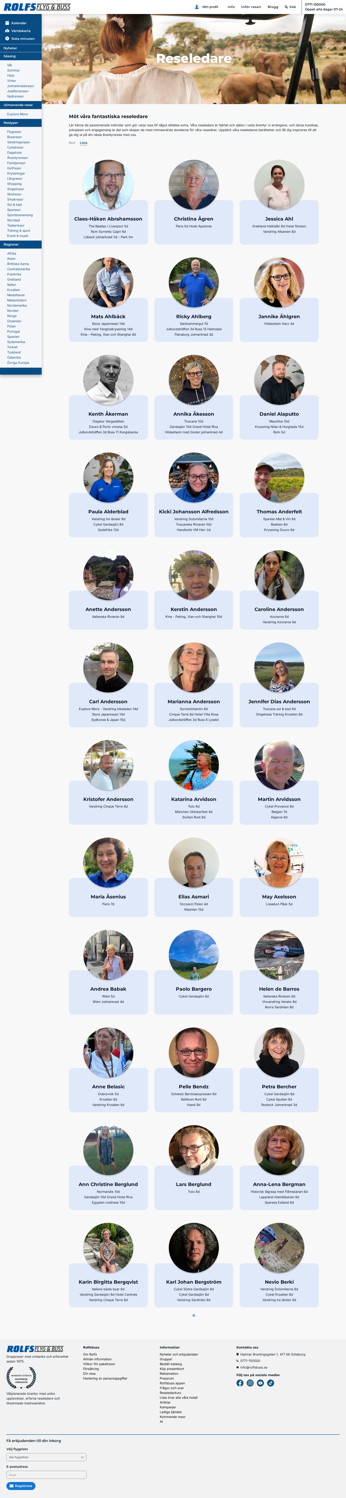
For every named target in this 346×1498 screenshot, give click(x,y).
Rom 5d (279, 432)
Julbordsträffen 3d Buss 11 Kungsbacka (108, 432)
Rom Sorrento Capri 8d (108, 232)
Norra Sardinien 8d (279, 1007)
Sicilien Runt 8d (193, 817)
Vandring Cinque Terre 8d (108, 806)
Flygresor (14, 132)
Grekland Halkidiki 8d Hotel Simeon (279, 226)
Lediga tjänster (171, 1412)
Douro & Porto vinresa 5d (108, 427)
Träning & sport (18, 231)
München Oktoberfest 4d (193, 812)
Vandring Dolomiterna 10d (193, 519)
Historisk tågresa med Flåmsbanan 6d (279, 1192)
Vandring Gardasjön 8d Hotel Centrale (108, 1294)
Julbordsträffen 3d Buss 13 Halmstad (194, 329)
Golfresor (14, 168)
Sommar (13, 70)
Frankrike (14, 274)
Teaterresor (15, 225)
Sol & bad (14, 205)
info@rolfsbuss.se (253, 1367)
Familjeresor (16, 163)
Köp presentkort (172, 1369)
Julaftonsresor (18, 91)
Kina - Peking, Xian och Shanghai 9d (108, 334)
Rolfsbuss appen (172, 1383)
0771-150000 (250, 1361)
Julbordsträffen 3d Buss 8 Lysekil (194, 720)
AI (161, 1422)
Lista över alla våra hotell (179, 1398)
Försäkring (91, 1369)
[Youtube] (260, 1383)
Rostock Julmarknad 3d (279, 1105)
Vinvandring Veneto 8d (279, 1002)
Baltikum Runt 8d (193, 1099)
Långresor (14, 179)
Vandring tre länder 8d (108, 519)
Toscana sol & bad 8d (279, 709)
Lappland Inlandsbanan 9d (279, 1197)
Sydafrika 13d (108, 530)
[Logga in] (197, 7)
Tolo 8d (194, 806)
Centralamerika (18, 269)
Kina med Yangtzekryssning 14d (108, 329)
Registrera (23, 1486)
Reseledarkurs (170, 1393)
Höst (10, 75)
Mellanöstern (16, 300)
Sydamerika (16, 342)
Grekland (14, 279)
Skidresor (14, 194)
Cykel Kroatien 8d (279, 1294)
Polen (11, 326)
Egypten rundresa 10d (108, 1202)
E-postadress (17, 1467)
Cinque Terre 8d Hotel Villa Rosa (193, 714)
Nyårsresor (15, 96)
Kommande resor (173, 1417)
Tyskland (14, 352)
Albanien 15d (193, 909)
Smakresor (15, 199)
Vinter (11, 81)
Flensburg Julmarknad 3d (194, 334)
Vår (9, 65)
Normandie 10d (108, 1192)
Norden (12, 311)
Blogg (273, 7)
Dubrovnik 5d (108, 1094)
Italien (11, 285)
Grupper (166, 1359)
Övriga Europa (18, 363)
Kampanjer (168, 1407)
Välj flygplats (17, 1449)
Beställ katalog (171, 1364)
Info (231, 7)
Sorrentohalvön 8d (194, 709)
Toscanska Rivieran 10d (193, 524)
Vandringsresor (18, 142)
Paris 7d (108, 904)
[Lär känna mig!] (108, 197)
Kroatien (13, 290)
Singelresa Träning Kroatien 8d (279, 714)
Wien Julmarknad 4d (108, 1002)
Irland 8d (193, 1105)
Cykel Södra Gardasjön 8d (194, 1289)
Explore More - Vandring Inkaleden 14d (108, 709)
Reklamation (169, 1374)
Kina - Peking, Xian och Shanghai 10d (193, 617)
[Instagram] (250, 1383)
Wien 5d (108, 996)
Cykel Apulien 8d (279, 1099)
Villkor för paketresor (99, 1364)
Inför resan (251, 7)
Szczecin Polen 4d (194, 904)
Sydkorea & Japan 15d (108, 720)
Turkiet (12, 347)
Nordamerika (17, 305)
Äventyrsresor (17, 158)
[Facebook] (239, 1383)
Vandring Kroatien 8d (108, 1105)
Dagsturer (14, 153)
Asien (11, 259)
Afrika (11, 253)
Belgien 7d (279, 812)
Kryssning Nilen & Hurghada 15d (279, 427)
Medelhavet (16, 295)
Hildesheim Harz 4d (279, 324)
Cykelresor (15, 147)
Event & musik (17, 236)
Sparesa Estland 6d (279, 1202)
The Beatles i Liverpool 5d (108, 226)
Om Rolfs (90, 1354)
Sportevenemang (20, 215)
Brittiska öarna (18, 264)
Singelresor (15, 189)
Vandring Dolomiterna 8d (279, 1289)
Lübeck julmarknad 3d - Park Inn (108, 237)
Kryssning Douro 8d (279, 530)
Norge (12, 316)
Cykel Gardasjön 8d (108, 524)
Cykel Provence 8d (279, 806)
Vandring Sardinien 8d (193, 1300)
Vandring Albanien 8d (279, 232)
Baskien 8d (279, 524)
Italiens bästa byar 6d (108, 1289)
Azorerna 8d (279, 617)
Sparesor (14, 210)
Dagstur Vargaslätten (108, 421)
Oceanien (14, 321)
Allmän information (97, 1359)
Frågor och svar (172, 1388)
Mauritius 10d (279, 421)
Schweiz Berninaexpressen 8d (193, 1094)
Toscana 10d (193, 421)
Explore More (17, 114)
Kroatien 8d (108, 1099)
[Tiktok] (270, 1383)
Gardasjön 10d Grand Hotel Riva (194, 427)
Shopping (14, 184)
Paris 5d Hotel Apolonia (194, 226)
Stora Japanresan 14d (108, 324)
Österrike (14, 357)
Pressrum (167, 1378)
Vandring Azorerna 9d (279, 622)
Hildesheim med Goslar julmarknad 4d (194, 432)
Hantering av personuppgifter (105, 1378)
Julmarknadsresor (20, 86)
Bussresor (14, 137)
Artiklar (165, 1402)
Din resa (89, 1374)
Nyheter (10, 48)
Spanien (13, 337)
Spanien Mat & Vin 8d (279, 519)
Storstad (13, 220)
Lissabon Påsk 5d (279, 904)
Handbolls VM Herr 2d (194, 530)
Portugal (13, 331)
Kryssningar (16, 173)
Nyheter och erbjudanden (179, 1354)
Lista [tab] (83, 143)
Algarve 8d (279, 817)
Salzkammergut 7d (194, 324)
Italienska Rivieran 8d (108, 617)
